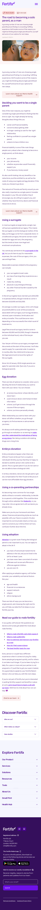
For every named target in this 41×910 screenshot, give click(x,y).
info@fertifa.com (9, 846)
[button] (36, 4)
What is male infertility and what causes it (22, 634)
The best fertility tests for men (18, 648)
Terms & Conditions (9, 901)
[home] (8, 4)
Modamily (27, 501)
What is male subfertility (16, 637)
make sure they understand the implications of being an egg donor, (19, 435)
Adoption (5, 539)
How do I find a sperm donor (17, 645)
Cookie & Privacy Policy (24, 901)
